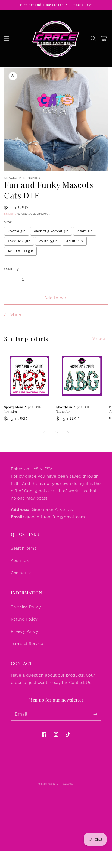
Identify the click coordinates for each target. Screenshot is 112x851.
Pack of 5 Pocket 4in (51, 231)
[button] (7, 38)
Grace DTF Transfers (61, 783)
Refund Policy (24, 619)
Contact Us (22, 573)
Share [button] (15, 314)
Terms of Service (27, 643)
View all (100, 339)
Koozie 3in (17, 231)
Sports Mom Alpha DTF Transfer (22, 409)
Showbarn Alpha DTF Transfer (73, 409)
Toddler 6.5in (19, 241)
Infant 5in (85, 231)
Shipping (10, 213)
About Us (20, 560)
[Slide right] (68, 432)
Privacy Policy (24, 631)
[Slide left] (44, 432)
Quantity (11, 269)
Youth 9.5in (48, 241)
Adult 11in (74, 241)
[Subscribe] (95, 714)
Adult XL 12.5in (20, 251)
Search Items (23, 548)
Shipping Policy (26, 607)
